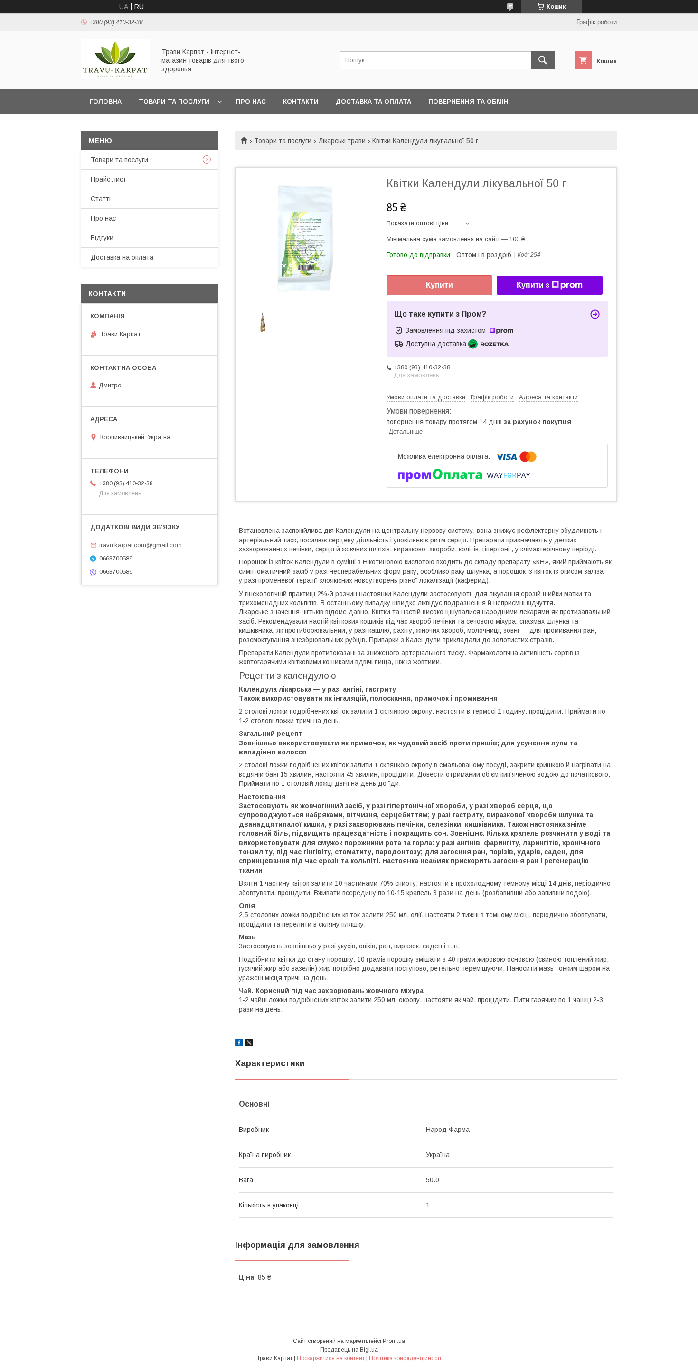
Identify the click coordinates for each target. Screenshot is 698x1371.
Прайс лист (108, 179)
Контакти (301, 101)
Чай (245, 990)
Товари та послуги (174, 101)
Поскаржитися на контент (331, 1358)
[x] (249, 1044)
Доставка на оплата (122, 257)
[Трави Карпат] (115, 77)
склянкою (394, 711)
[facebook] (239, 1044)
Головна (106, 101)
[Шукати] (543, 60)
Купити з (533, 285)
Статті (101, 199)
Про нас (251, 101)
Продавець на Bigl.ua (349, 1349)
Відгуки (102, 237)
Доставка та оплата (373, 101)
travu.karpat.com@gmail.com (140, 545)
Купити (439, 285)
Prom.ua (394, 1341)
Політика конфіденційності (405, 1358)
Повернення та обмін (468, 101)
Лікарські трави (342, 141)
